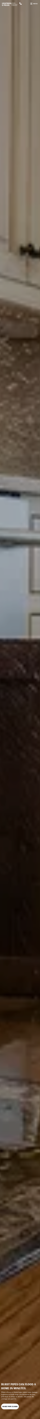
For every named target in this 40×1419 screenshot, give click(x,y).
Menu (35, 3)
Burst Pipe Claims (10, 1406)
